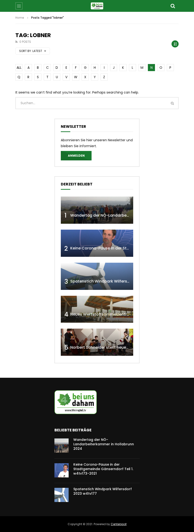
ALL (19, 67)
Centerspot (119, 524)
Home (19, 18)
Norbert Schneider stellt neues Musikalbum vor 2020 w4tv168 (128, 347)
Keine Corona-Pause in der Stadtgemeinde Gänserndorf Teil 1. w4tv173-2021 (103, 469)
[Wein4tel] (97, 5)
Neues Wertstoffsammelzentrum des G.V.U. (111, 314)
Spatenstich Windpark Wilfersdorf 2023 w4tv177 (116, 281)
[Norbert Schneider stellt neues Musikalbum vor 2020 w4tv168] (97, 342)
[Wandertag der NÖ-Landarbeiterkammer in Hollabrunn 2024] (97, 210)
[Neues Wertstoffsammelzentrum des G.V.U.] (97, 309)
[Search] (173, 6)
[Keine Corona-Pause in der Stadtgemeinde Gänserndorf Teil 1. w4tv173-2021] (97, 243)
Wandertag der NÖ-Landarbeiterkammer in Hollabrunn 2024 (128, 215)
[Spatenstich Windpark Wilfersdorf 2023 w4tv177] (97, 276)
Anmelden (76, 156)
